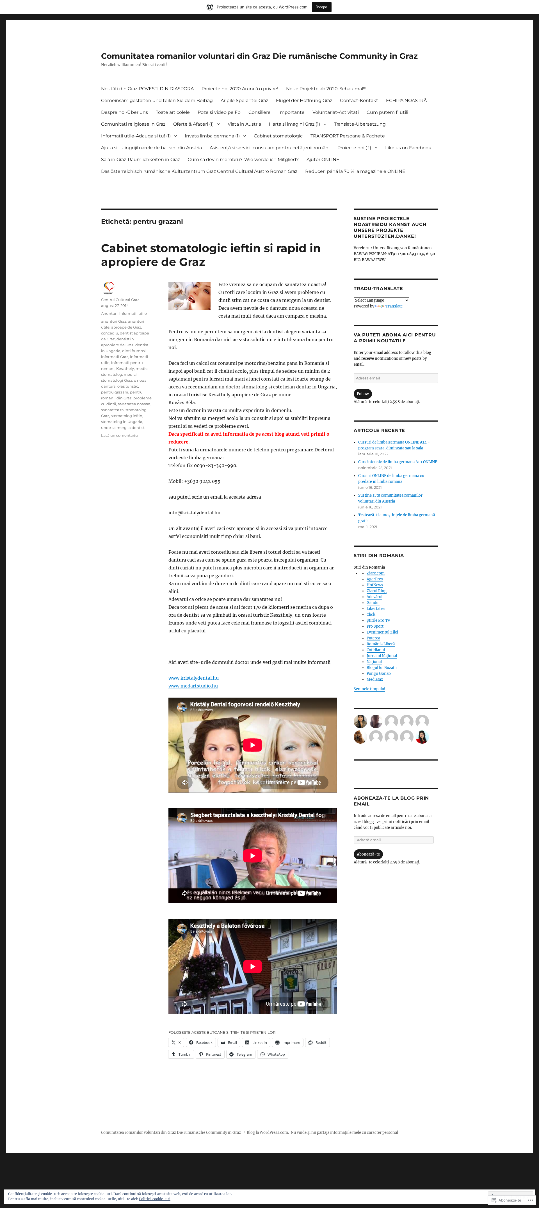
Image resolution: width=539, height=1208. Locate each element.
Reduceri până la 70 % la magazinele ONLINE (355, 171)
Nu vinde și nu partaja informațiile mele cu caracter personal (344, 1132)
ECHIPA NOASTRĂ (406, 100)
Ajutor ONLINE (323, 159)
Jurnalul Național (382, 655)
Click (371, 614)
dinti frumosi (134, 351)
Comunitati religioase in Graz (133, 124)
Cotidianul (376, 650)
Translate (394, 306)
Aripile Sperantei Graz (244, 100)
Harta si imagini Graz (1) (294, 124)
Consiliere (259, 112)
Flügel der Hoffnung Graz (304, 100)
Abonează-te (368, 854)
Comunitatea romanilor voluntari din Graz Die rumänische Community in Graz (259, 56)
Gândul (373, 602)
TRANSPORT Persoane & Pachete (347, 136)
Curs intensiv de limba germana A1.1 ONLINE (397, 462)
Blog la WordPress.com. (268, 1132)
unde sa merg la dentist (123, 427)
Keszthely (125, 368)
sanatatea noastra (134, 404)
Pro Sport (375, 626)
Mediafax (375, 679)
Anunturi (109, 313)
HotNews (375, 585)
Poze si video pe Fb (219, 112)
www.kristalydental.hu (193, 678)
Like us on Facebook (408, 147)
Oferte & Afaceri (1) (193, 124)
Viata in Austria (244, 124)
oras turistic (127, 386)
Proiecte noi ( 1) (354, 147)
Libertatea (376, 608)
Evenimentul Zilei (382, 632)
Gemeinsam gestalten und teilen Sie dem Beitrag (157, 100)
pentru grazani (114, 392)
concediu (109, 333)
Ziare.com (376, 573)
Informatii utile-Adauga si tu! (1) (136, 136)
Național (374, 661)
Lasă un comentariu (119, 435)
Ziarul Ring (377, 591)
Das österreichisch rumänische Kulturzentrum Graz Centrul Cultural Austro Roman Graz (199, 171)
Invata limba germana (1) (212, 136)
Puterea (373, 638)
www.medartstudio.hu (193, 686)
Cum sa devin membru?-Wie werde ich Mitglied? (243, 159)
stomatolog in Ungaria (121, 421)
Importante (291, 112)
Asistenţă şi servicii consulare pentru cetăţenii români (270, 147)
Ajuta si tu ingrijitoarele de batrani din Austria (151, 147)
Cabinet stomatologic (278, 136)
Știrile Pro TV (378, 620)
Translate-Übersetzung (360, 124)
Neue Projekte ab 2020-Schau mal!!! (326, 88)
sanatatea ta (112, 410)
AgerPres (375, 579)
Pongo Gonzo (379, 673)
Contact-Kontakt (359, 100)
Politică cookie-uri (154, 1199)
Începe (321, 7)
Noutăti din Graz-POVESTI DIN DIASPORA (147, 88)
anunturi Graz (113, 321)
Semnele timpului (369, 689)
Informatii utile (133, 313)
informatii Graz (114, 356)
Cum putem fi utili (387, 112)
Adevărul (374, 596)
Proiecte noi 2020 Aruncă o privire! (240, 88)
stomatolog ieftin (126, 415)
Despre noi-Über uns (124, 112)
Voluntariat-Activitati (335, 112)
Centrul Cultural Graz (120, 299)
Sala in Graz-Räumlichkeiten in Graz (140, 159)
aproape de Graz (126, 327)
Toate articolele (173, 112)
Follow (363, 394)
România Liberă (381, 644)
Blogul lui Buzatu (382, 667)
